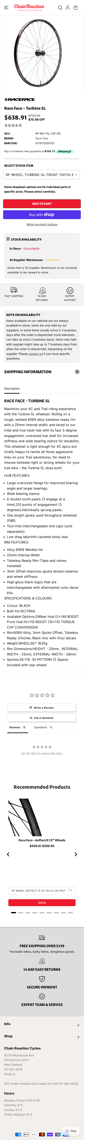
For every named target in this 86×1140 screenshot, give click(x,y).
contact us (35, 354)
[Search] (60, 7)
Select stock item (18, 166)
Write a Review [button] (44, 708)
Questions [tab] (40, 727)
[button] (6, 7)
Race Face (41, 138)
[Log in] (67, 7)
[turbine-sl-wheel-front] (37, 53)
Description (12, 388)
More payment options (42, 224)
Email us (9, 1074)
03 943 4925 (13, 1069)
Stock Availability (26, 239)
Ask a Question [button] (43, 718)
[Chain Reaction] (29, 7)
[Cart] (75, 7)
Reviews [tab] (14, 727)
